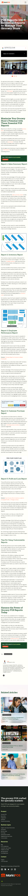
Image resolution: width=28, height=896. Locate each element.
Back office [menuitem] (3, 816)
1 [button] (12, 76)
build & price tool (15, 638)
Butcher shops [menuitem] (4, 831)
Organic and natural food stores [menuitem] (8, 827)
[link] (6, 2)
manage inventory (10, 261)
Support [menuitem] (2, 859)
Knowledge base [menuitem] (4, 853)
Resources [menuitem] (4, 842)
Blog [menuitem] (2, 844)
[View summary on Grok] (12, 869)
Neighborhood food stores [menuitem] (6, 836)
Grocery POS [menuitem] (4, 814)
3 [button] (16, 76)
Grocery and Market (6, 17)
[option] (14, 67)
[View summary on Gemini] (8, 869)
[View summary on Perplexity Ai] (15, 869)
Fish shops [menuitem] (3, 832)
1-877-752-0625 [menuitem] (4, 861)
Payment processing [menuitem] (5, 821)
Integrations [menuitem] (3, 817)
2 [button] (14, 76)
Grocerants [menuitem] (3, 829)
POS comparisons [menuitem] (5, 846)
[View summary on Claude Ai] (5, 869)
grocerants (10, 141)
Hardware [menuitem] (3, 819)
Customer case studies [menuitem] (6, 848)
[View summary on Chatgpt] (2, 869)
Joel (8, 661)
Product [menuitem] (3, 811)
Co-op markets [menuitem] (4, 838)
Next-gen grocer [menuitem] (4, 851)
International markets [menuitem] (5, 834)
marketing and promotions (13, 425)
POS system (10, 91)
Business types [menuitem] (6, 825)
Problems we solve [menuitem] (5, 849)
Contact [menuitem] (3, 857)
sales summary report (17, 194)
